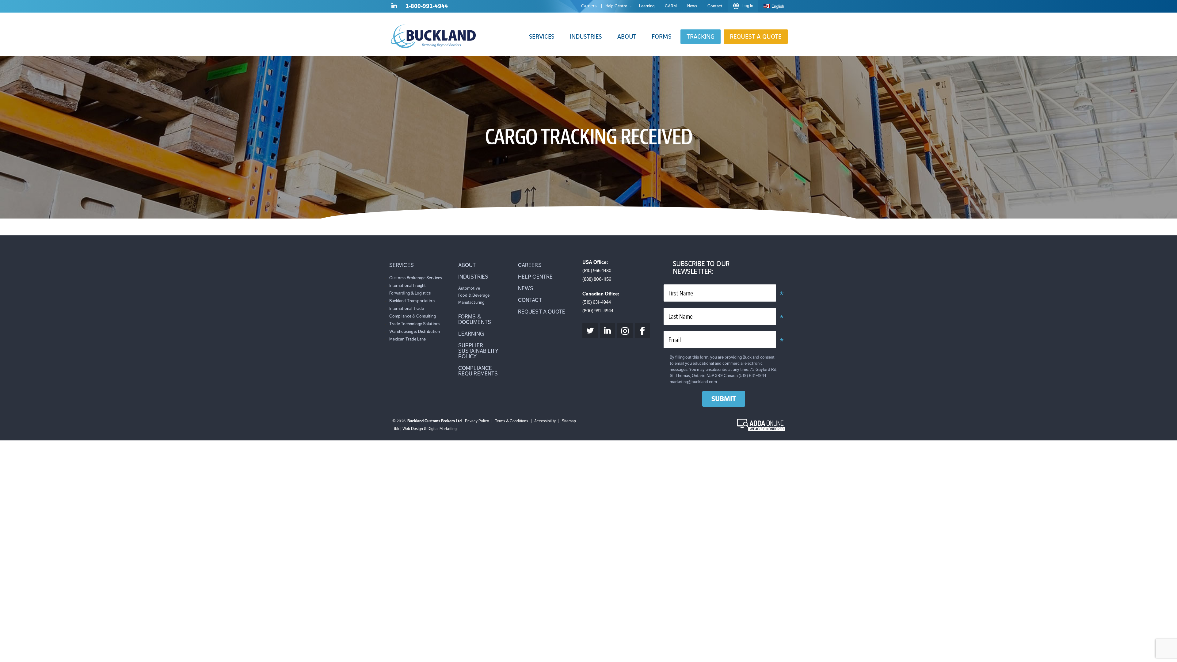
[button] (542, 36)
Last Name (680, 317)
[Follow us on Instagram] (625, 330)
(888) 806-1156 (596, 279)
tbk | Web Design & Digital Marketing (425, 429)
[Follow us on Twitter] (590, 330)
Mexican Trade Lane (407, 339)
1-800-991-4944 (427, 6)
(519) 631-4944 (596, 302)
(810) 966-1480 (596, 270)
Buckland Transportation (412, 300)
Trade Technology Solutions (414, 323)
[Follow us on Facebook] (642, 330)
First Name (680, 293)
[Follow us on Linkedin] (394, 7)
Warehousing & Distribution (414, 331)
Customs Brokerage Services (415, 277)
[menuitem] (774, 6)
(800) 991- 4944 (597, 311)
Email (674, 340)
